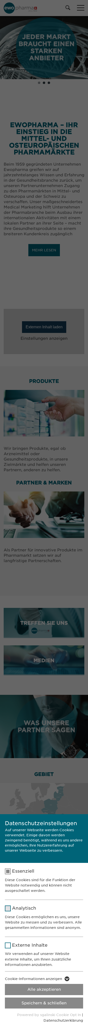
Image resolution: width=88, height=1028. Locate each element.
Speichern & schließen (44, 1003)
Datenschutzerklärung (63, 1020)
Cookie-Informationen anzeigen (33, 979)
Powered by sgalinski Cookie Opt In (49, 1015)
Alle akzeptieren (44, 989)
